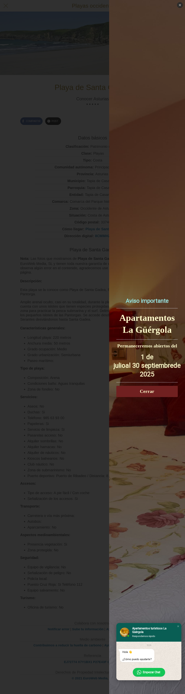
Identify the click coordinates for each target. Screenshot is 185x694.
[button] (178, 626)
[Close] (180, 5)
